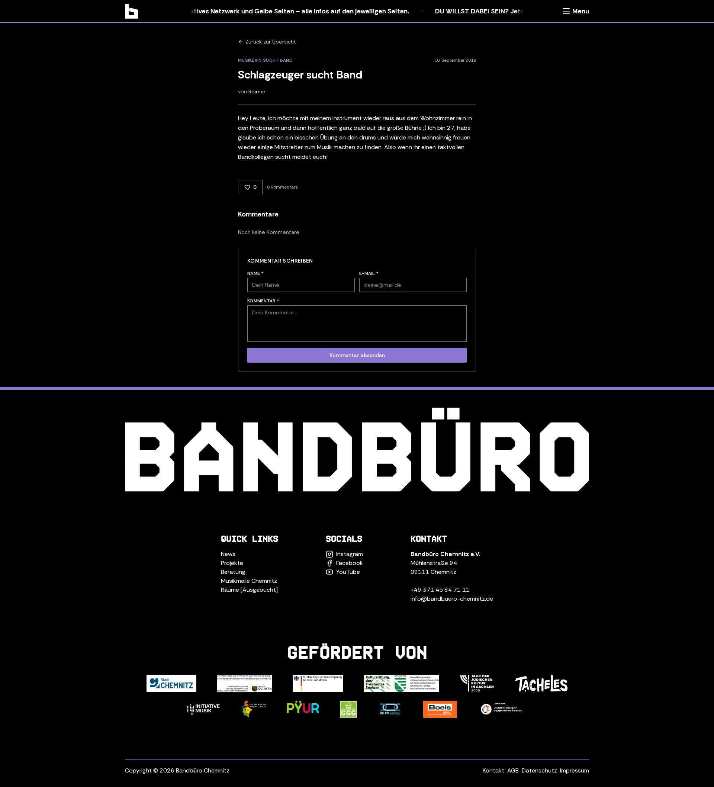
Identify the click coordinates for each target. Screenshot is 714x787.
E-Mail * (369, 273)
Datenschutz (539, 770)
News (228, 554)
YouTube (348, 572)
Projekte (232, 563)
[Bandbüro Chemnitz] (131, 11)
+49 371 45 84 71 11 (440, 590)
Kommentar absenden (357, 355)
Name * (255, 273)
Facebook (349, 563)
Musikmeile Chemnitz (249, 581)
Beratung (233, 572)
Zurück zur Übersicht (270, 41)
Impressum (574, 770)
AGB (513, 770)
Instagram (349, 554)
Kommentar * (263, 301)
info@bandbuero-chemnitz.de (452, 599)
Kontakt (493, 770)
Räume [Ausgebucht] (249, 590)
